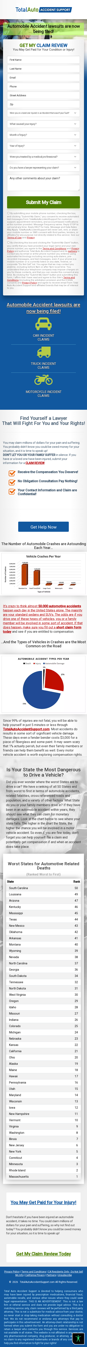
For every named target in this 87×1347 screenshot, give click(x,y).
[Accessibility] (78, 1339)
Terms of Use (14, 237)
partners (72, 251)
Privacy (31, 237)
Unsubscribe (65, 1275)
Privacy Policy (29, 282)
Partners (51, 1275)
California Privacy (35, 1275)
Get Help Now (44, 527)
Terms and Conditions (54, 248)
